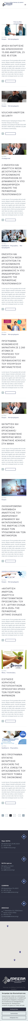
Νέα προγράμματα (13, 39)
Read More (10, 81)
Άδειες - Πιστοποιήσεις (8, 672)
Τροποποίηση (14, 1013)
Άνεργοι (4, 39)
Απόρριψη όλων (14, 1017)
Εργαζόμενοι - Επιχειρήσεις (10, 246)
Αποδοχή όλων (14, 1009)
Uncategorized (6, 158)
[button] (20, 952)
